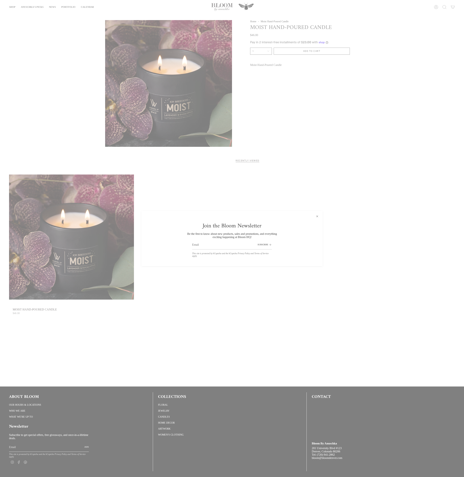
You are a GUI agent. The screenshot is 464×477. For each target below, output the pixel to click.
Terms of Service (261, 253)
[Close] (317, 216)
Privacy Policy (244, 253)
